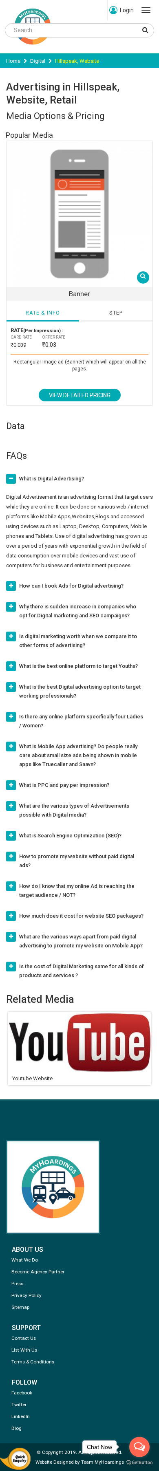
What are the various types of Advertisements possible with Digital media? (74, 810)
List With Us (24, 1350)
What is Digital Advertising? (51, 479)
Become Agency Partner (37, 1272)
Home (13, 61)
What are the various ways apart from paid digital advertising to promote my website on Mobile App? (81, 941)
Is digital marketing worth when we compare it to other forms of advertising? (78, 640)
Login (127, 10)
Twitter (18, 1404)
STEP (116, 313)
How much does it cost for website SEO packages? (81, 916)
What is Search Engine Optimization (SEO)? (70, 835)
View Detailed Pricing (79, 395)
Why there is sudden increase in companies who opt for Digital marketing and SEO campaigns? (77, 611)
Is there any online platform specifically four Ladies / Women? (81, 721)
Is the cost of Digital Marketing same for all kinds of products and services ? (81, 970)
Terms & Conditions (32, 1362)
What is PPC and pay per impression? (64, 785)
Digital (37, 61)
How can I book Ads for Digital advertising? (71, 586)
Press (17, 1283)
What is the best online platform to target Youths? (78, 666)
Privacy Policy (26, 1295)
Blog (16, 1428)
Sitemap (20, 1307)
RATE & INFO (43, 313)
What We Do (24, 1260)
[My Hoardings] (32, 48)
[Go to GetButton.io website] (139, 1462)
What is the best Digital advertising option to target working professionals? (80, 691)
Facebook (21, 1393)
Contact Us (23, 1338)
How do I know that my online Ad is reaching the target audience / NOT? (77, 890)
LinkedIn (20, 1416)
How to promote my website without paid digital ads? (76, 860)
